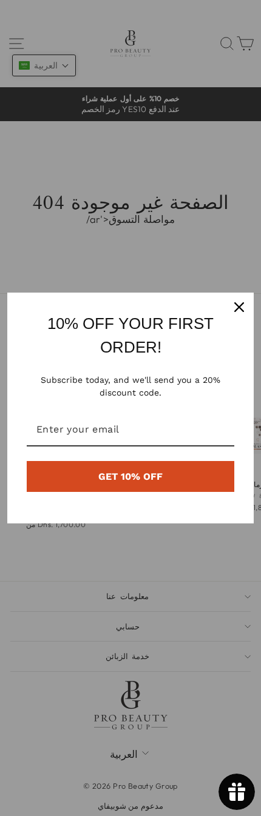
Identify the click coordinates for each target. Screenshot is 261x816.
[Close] (239, 307)
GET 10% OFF (130, 476)
